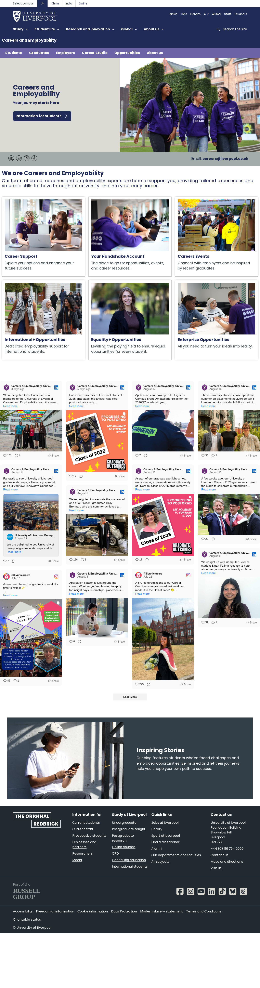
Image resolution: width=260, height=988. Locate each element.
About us (155, 52)
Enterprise (184, 282)
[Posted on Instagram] (188, 575)
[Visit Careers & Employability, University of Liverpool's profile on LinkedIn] (7, 387)
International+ (14, 282)
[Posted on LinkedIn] (56, 387)
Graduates (39, 52)
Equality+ (97, 282)
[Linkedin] (11, 159)
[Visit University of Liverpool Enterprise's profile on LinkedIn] (11, 537)
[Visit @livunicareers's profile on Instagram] (139, 575)
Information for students (39, 116)
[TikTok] (34, 159)
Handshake (98, 199)
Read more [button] (10, 406)
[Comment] (79, 476)
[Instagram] (26, 159)
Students (13, 52)
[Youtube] (19, 159)
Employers (65, 52)
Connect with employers (196, 199)
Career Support (15, 199)
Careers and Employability (29, 40)
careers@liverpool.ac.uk (225, 158)
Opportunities (127, 52)
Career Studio (94, 52)
